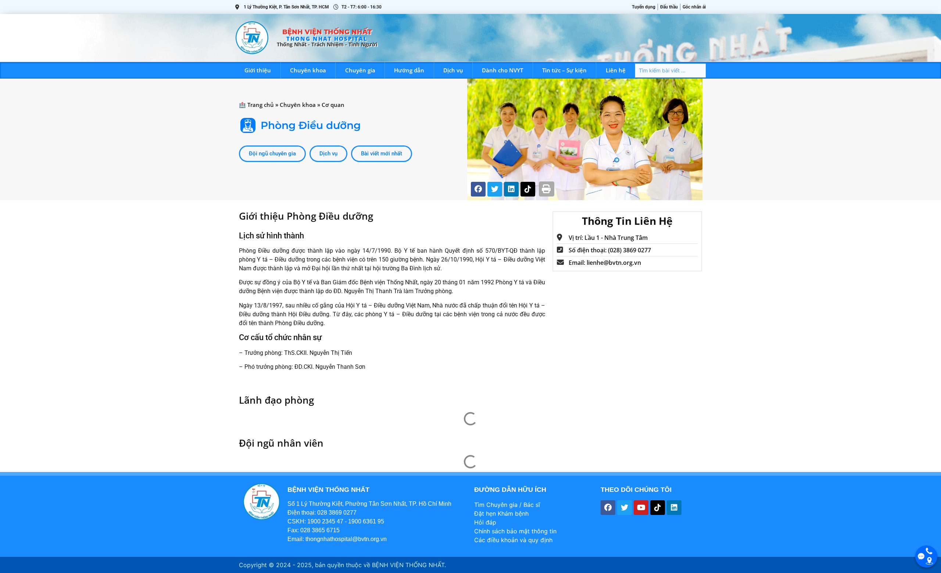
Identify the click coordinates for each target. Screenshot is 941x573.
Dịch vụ (453, 70)
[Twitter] (494, 189)
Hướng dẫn (409, 70)
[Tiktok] (527, 189)
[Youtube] (641, 507)
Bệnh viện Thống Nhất (327, 32)
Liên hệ (616, 70)
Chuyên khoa (308, 70)
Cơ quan (333, 104)
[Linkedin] (511, 189)
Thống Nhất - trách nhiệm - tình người (327, 44)
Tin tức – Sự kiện (564, 70)
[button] (547, 189)
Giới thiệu (257, 70)
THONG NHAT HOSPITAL (327, 38)
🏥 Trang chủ (256, 104)
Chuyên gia (360, 70)
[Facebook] (478, 189)
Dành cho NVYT (502, 70)
